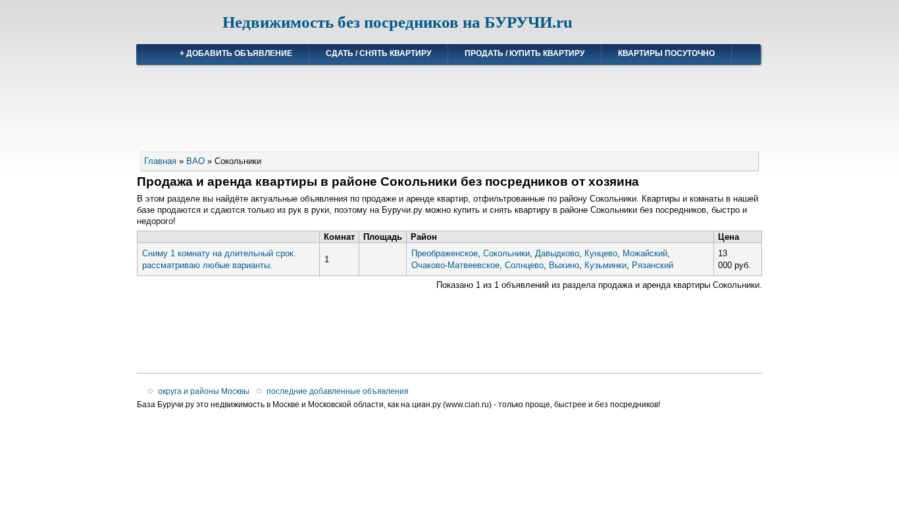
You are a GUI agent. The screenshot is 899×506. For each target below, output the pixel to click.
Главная (160, 161)
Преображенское (444, 253)
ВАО (195, 161)
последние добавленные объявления (338, 391)
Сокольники (506, 253)
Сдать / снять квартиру (378, 53)
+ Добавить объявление (236, 53)
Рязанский (652, 265)
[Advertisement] (449, 102)
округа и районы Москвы (203, 391)
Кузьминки (605, 265)
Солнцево (524, 265)
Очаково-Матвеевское (455, 265)
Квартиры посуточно (666, 53)
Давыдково (557, 253)
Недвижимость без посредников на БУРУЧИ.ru (397, 22)
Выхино (564, 265)
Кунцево (600, 253)
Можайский (645, 253)
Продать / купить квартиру (524, 53)
